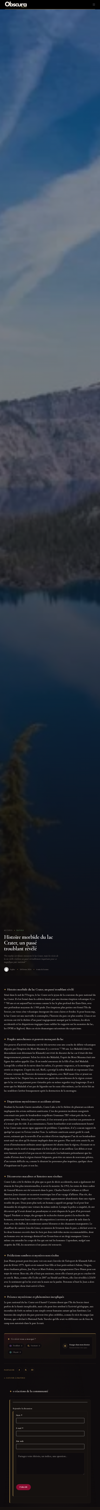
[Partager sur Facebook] (19, 1369)
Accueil (8, 930)
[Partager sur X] (25, 1369)
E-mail (19, 1428)
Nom (19, 1415)
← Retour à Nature (14, 1378)
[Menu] (94, 4)
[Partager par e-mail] (32, 1369)
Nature (20, 930)
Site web (20, 1441)
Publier (23, 1487)
